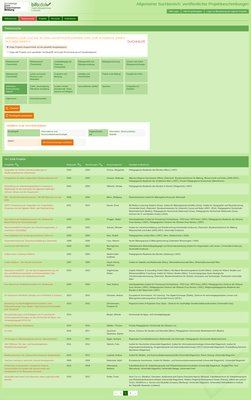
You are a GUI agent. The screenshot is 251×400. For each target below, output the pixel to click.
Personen (55, 18)
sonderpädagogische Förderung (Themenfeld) (62, 64)
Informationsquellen (38, 98)
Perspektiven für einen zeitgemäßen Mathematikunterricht (31, 178)
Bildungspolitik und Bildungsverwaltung (86, 63)
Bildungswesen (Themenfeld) (36, 63)
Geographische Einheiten (132, 87)
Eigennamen (11, 98)
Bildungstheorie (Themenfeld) (12, 63)
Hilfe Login (174, 11)
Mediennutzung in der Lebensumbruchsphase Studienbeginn (33, 355)
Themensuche (27, 18)
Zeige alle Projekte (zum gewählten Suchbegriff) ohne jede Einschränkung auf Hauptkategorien (53, 52)
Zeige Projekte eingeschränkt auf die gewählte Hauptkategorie (38, 47)
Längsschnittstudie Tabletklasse (19, 325)
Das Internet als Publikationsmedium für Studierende (29, 284)
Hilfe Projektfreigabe (192, 11)
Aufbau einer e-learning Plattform (20, 254)
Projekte (42, 18)
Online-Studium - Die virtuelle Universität (23, 262)
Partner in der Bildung (111, 74)
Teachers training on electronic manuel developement (29, 360)
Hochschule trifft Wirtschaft (17, 246)
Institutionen (70, 18)
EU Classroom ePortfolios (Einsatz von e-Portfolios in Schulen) (33, 295)
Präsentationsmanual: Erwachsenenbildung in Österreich (31, 241)
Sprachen (106, 86)
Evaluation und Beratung (60, 75)
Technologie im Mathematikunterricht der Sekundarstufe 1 (31, 339)
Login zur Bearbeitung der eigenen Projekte (227, 11)
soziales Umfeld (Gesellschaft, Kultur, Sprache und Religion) (63, 89)
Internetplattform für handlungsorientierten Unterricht (29, 235)
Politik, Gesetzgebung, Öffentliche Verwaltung (39, 87)
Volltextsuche (10, 18)
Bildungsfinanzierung (111, 62)
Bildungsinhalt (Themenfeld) (12, 75)
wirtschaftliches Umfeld (88, 86)
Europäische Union (134, 74)
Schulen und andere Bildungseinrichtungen (135, 63)
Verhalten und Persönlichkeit (84, 75)
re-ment (8, 331)
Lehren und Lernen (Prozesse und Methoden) (38, 76)
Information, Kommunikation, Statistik (13, 89)
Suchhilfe (136, 41)
